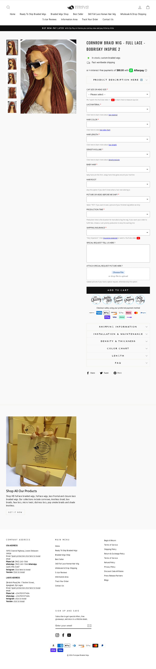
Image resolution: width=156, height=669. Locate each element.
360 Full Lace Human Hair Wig (102, 14)
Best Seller (78, 14)
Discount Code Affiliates (114, 571)
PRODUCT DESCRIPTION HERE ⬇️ (118, 80)
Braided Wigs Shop (60, 14)
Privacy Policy (109, 567)
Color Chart (118, 348)
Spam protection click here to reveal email (23, 589)
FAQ (118, 363)
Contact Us (108, 19)
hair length (113, 145)
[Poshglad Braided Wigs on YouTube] (69, 635)
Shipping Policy (110, 549)
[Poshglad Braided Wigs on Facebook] (63, 635)
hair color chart (105, 130)
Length (118, 356)
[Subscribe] (89, 626)
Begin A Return (110, 540)
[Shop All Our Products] (41, 451)
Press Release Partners (113, 576)
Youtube (113, 100)
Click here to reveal (22, 569)
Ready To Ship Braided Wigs (33, 14)
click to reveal (20, 598)
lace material (113, 115)
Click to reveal (19, 572)
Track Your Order (90, 19)
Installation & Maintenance (118, 334)
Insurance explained (110, 238)
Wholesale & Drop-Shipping (133, 14)
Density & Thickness (118, 341)
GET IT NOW (15, 512)
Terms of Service (111, 545)
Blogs (106, 580)
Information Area (69, 19)
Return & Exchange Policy (114, 554)
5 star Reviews (50, 19)
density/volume (114, 160)
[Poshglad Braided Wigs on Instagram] (57, 635)
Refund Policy (109, 562)
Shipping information (118, 327)
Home (12, 14)
